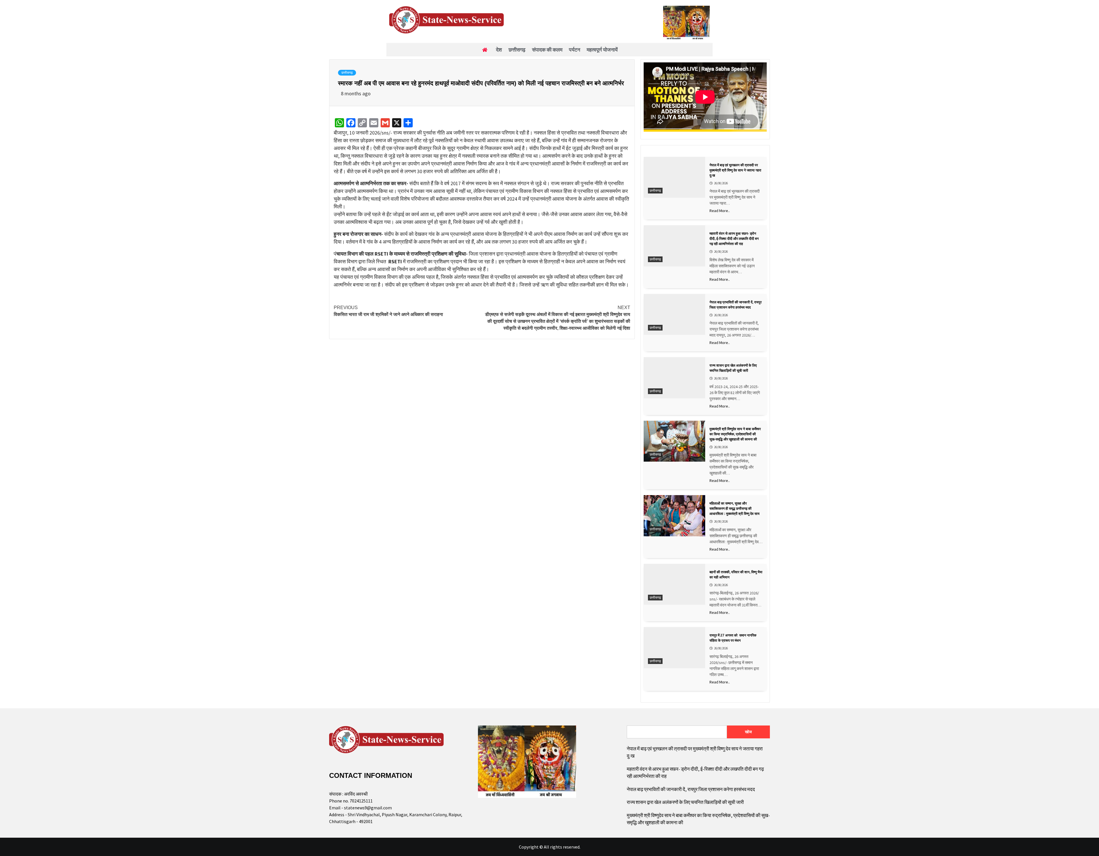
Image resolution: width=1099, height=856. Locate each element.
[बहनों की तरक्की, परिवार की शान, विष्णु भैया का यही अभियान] (674, 584)
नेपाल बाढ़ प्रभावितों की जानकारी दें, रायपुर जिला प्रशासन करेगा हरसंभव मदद (691, 789)
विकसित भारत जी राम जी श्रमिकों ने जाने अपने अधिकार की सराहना (388, 311)
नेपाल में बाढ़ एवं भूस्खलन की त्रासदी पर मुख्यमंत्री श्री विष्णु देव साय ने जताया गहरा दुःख (695, 752)
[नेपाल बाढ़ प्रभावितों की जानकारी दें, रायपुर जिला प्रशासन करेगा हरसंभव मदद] (674, 314)
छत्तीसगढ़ (347, 73)
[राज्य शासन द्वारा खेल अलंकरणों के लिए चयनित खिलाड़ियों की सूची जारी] (674, 377)
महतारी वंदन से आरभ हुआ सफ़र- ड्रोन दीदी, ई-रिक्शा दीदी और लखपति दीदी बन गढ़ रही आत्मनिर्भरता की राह (695, 773)
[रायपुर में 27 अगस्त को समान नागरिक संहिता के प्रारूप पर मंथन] (674, 647)
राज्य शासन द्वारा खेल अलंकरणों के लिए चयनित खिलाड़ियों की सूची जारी (685, 802)
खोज (748, 731)
